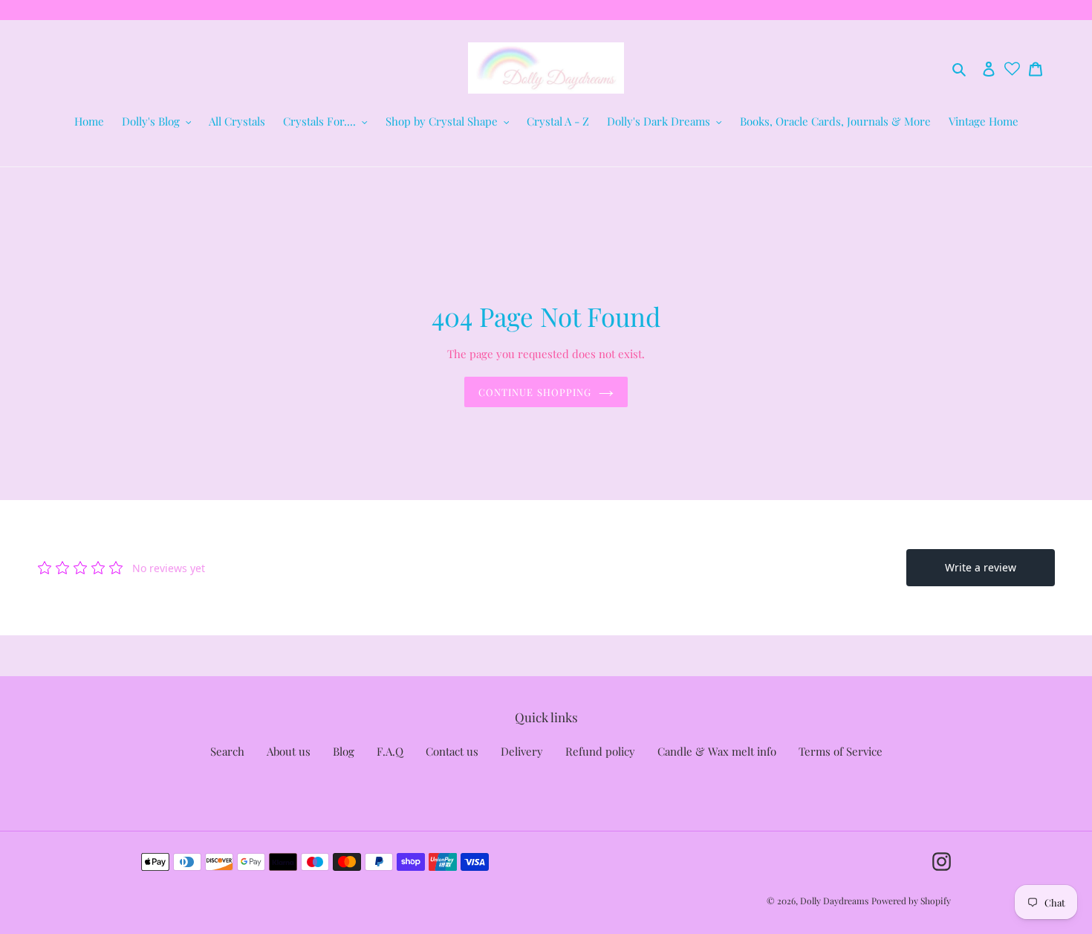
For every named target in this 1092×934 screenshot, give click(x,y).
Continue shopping (534, 392)
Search (227, 751)
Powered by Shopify (911, 901)
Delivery (522, 751)
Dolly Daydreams (834, 901)
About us (289, 751)
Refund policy (600, 751)
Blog (343, 751)
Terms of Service (841, 751)
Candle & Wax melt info (716, 751)
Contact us (452, 751)
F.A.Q (390, 751)
